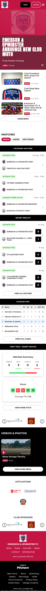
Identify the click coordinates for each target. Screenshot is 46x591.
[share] (42, 65)
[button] (42, 65)
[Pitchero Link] (23, 568)
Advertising (34, 574)
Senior (6, 139)
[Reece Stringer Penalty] (16, 447)
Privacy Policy (32, 580)
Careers (12, 577)
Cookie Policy (13, 583)
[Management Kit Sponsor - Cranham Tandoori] (31, 421)
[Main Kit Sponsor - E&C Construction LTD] (14, 421)
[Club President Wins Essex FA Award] (12, 79)
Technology (24, 577)
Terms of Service (15, 580)
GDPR (34, 577)
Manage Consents (30, 583)
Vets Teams (28, 139)
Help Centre (12, 574)
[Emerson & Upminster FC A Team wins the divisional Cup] (12, 109)
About (23, 574)
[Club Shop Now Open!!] (12, 94)
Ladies (16, 139)
